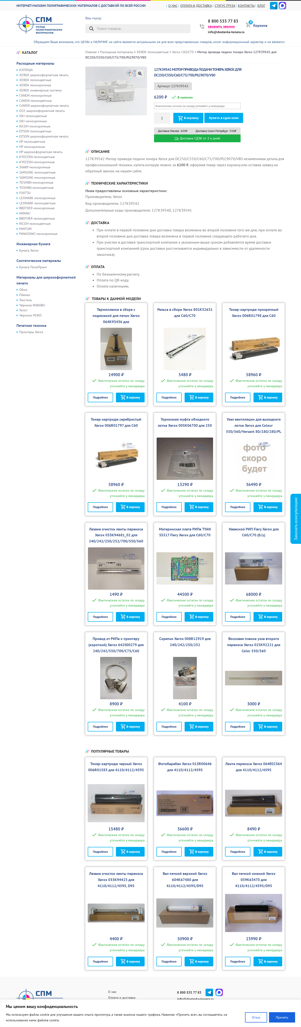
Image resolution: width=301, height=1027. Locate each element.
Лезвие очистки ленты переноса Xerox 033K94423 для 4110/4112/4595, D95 (116, 879)
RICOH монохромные (34, 126)
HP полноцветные (32, 141)
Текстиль (25, 300)
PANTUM (25, 229)
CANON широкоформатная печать (44, 105)
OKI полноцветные (33, 116)
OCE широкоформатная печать (42, 111)
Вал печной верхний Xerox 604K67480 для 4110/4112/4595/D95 (185, 879)
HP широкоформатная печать (41, 152)
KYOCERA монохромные (37, 162)
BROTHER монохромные (37, 208)
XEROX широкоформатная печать (44, 75)
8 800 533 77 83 (223, 21)
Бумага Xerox (29, 250)
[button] (140, 73)
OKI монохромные (33, 121)
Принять (282, 1017)
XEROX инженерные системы (40, 90)
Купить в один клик (223, 118)
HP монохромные (32, 147)
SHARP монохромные (34, 167)
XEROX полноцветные (35, 80)
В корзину (191, 118)
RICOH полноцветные (35, 223)
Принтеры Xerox (31, 332)
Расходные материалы (35, 63)
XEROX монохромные (35, 85)
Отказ (256, 1017)
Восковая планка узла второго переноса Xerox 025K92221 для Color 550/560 (253, 644)
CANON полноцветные (35, 101)
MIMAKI (24, 213)
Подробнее (100, 397)
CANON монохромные (35, 95)
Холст (23, 310)
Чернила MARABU (32, 305)
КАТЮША (26, 70)
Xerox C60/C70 (183, 52)
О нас (173, 6)
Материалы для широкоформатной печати (46, 280)
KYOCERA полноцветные (37, 157)
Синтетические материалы (38, 260)
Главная (91, 52)
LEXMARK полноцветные (37, 203)
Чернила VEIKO (30, 315)
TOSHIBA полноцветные (36, 188)
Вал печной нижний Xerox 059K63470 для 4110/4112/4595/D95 (253, 879)
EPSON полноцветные (35, 131)
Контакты (246, 6)
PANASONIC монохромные (38, 234)
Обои (23, 290)
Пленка (24, 295)
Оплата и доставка (196, 6)
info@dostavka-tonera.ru (226, 32)
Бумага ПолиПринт (33, 267)
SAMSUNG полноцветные (37, 172)
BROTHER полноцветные (37, 218)
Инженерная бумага (33, 243)
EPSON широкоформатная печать (44, 136)
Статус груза (225, 6)
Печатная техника (31, 325)
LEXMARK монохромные (37, 198)
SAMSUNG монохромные (37, 177)
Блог (261, 6)
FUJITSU (25, 193)
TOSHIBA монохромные (36, 182)
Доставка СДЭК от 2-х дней (199, 138)
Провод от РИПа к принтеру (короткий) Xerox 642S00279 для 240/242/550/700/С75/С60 (116, 644)
